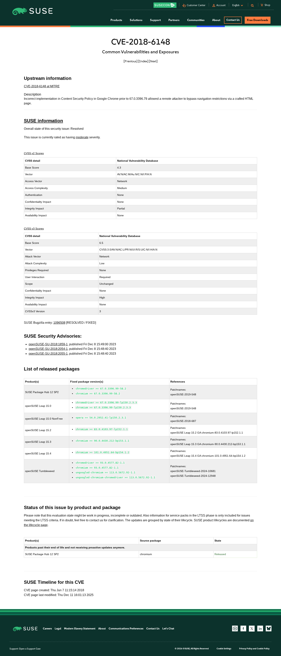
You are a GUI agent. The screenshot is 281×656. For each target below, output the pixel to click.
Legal (58, 628)
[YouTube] (235, 628)
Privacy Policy (245, 648)
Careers (47, 628)
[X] (252, 628)
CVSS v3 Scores (34, 228)
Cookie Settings (224, 648)
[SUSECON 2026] (164, 5)
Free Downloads (257, 20)
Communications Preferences (126, 628)
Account (221, 5)
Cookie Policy (263, 648)
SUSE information (43, 120)
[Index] (143, 61)
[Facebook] (243, 628)
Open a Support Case (30, 648)
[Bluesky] (268, 628)
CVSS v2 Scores (34, 153)
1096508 (59, 322)
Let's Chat (168, 628)
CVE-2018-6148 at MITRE (42, 86)
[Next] (153, 61)
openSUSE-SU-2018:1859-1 (48, 344)
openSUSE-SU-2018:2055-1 (48, 353)
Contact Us (233, 20)
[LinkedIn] (260, 628)
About (102, 628)
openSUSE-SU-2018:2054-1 (48, 348)
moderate (82, 137)
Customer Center (196, 5)
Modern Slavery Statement (79, 628)
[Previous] (130, 61)
